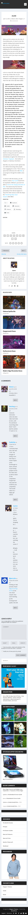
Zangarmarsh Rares (9, 331)
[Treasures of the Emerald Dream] (7, 715)
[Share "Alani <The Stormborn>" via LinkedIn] (17, 235)
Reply (15, 400)
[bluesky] (15, 913)
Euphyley (12, 442)
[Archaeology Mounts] (7, 728)
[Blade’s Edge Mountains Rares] (14, 362)
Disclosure (9, 913)
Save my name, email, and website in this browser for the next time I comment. (13, 647)
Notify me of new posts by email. (12, 651)
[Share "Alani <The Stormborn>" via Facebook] (4, 235)
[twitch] (13, 913)
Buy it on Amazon (8, 779)
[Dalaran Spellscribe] (14, 302)
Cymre (14, 270)
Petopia (5, 826)
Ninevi (11, 387)
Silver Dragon (19, 18)
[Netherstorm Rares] (14, 342)
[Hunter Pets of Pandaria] (20, 741)
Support (4, 913)
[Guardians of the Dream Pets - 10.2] (20, 715)
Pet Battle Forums (8, 823)
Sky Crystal (15, 180)
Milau (21, 170)
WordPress (14, 911)
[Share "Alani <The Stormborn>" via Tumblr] (10, 235)
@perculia (12, 578)
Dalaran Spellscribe (9, 311)
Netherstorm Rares (9, 351)
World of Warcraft (8, 842)
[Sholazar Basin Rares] (20, 728)
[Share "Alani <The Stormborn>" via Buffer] (20, 235)
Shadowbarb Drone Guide (15, 794)
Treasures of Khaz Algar (16, 790)
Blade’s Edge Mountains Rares (12, 371)
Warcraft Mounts (7, 834)
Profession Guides (8, 830)
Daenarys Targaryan (8, 159)
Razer (4, 894)
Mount (13, 18)
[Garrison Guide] (7, 741)
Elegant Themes (7, 887)
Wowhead (5, 846)
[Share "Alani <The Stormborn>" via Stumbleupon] (23, 235)
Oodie (4, 890)
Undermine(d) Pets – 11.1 (15, 802)
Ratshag (12, 406)
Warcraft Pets (7, 838)
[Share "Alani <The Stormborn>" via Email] (12, 238)
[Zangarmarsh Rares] (14, 322)
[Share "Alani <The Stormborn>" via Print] (15, 238)
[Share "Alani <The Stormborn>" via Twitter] (7, 235)
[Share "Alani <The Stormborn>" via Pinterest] (14, 235)
